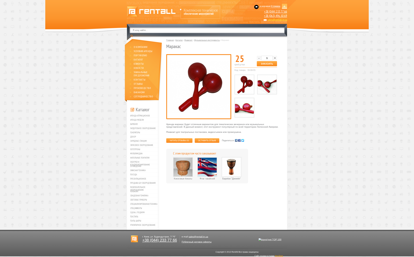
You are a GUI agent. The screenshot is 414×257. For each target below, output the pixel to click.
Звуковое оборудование (141, 145)
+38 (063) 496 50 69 (275, 16)
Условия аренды (143, 51)
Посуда (133, 174)
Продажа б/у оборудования (143, 183)
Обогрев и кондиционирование (140, 162)
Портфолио (140, 55)
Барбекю (134, 124)
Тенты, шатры (135, 220)
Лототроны (135, 149)
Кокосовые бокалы (183, 178)
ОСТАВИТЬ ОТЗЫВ (207, 140)
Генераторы (135, 132)
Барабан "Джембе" (231, 178)
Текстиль (134, 216)
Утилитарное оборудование (142, 225)
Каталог (138, 59)
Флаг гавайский (207, 178)
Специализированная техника (143, 204)
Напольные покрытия (139, 157)
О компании (140, 47)
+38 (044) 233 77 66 (275, 11)
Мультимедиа (136, 153)
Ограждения (135, 166)
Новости (139, 68)
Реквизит (134, 191)
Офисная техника (138, 170)
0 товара (275, 6)
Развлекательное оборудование (137, 187)
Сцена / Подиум (137, 212)
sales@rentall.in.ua (277, 20)
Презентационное (138, 178)
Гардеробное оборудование (143, 128)
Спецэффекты (136, 208)
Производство (142, 88)
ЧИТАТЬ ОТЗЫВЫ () (179, 140)
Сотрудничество (143, 96)
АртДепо (279, 256)
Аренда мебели (137, 120)
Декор (133, 136)
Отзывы (138, 83)
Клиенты (139, 63)
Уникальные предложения (141, 74)
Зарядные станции (138, 141)
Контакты (139, 79)
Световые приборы (138, 199)
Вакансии (139, 92)
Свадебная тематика (139, 195)
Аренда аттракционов (140, 115)
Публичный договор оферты (197, 242)
